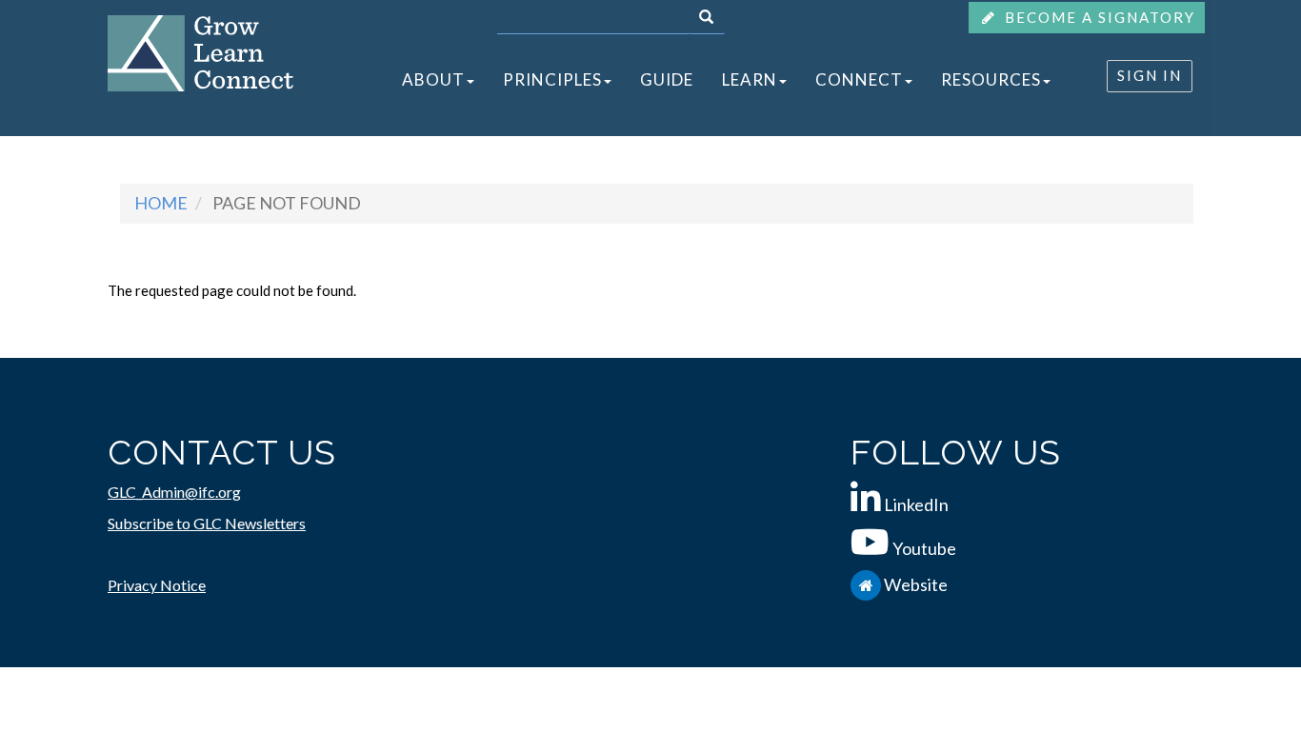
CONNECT (859, 79)
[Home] (200, 51)
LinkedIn (916, 504)
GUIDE (666, 79)
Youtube (924, 548)
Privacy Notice (157, 585)
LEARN (749, 79)
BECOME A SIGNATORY (1097, 17)
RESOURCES (991, 79)
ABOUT (433, 79)
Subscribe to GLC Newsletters (207, 523)
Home (161, 202)
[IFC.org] (867, 584)
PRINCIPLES (552, 79)
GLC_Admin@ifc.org (174, 492)
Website (916, 584)
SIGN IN (1149, 75)
